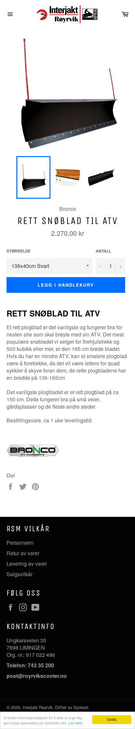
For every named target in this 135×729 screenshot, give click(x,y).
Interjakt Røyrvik (37, 707)
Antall (103, 251)
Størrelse (18, 251)
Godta (112, 719)
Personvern (20, 542)
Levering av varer (27, 563)
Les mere (75, 722)
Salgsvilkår (19, 574)
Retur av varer (23, 553)
